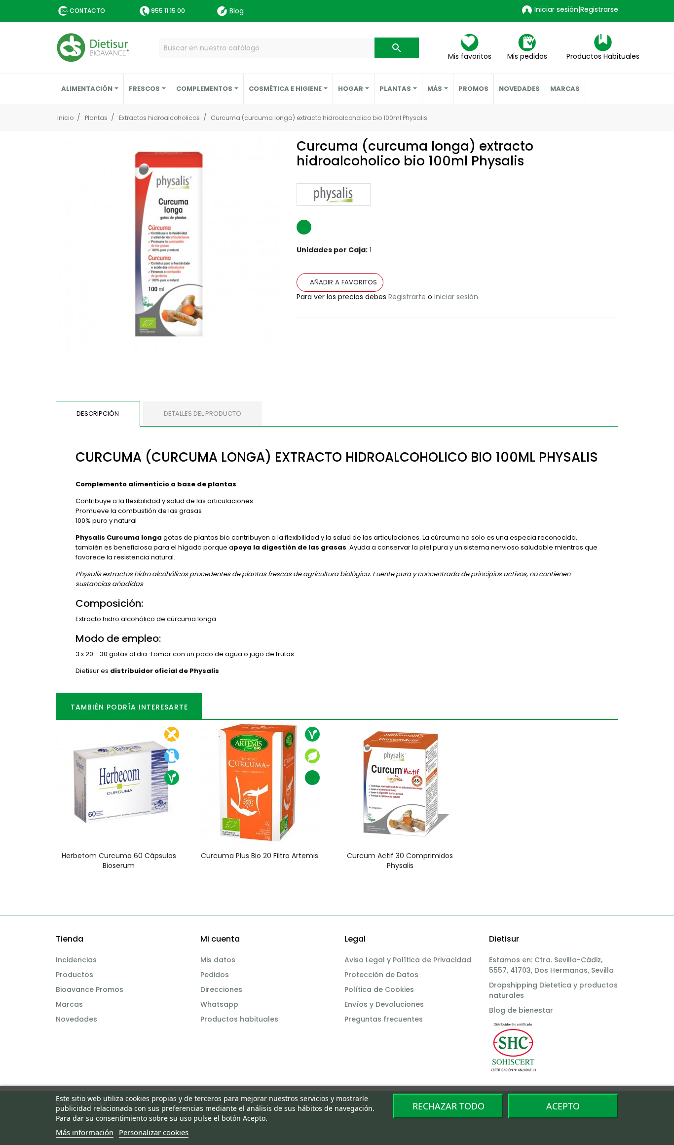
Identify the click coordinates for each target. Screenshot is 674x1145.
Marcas (69, 1004)
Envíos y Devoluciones (384, 1004)
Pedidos (214, 975)
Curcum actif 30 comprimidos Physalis (400, 860)
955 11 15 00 (168, 10)
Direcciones (221, 989)
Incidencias (76, 960)
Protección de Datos (381, 975)
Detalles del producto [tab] (202, 413)
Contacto (87, 10)
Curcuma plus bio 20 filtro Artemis (259, 856)
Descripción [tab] (97, 413)
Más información (84, 1132)
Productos (74, 975)
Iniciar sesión (456, 297)
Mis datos (217, 960)
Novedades (76, 1019)
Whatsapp (219, 1004)
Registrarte (407, 297)
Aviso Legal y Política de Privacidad (407, 960)
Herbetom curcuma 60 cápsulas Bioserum (119, 860)
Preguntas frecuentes (383, 1019)
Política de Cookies (379, 989)
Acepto (563, 1106)
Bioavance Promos (89, 989)
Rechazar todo (448, 1106)
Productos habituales (239, 1019)
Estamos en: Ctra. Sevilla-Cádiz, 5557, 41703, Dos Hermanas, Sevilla (551, 965)
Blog (236, 11)
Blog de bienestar (521, 1010)
